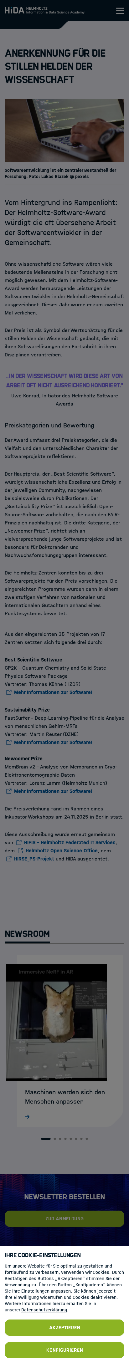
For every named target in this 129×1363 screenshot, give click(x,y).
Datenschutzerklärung (44, 1310)
